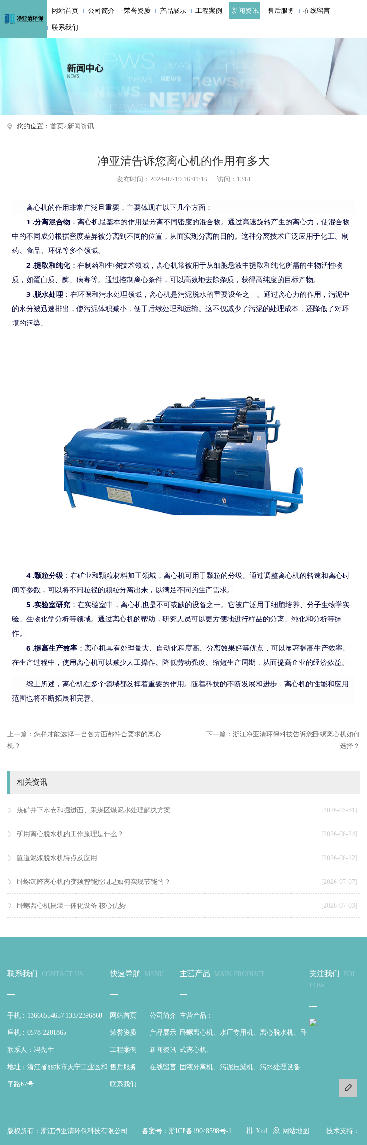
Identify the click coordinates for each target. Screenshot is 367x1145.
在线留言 (316, 10)
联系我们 (65, 27)
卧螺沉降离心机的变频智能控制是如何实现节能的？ (187, 881)
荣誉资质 (137, 10)
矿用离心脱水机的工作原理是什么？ (187, 834)
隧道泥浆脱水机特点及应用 (187, 857)
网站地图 (295, 1130)
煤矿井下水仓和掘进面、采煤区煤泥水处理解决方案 (187, 810)
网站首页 (65, 10)
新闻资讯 (245, 10)
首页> (58, 126)
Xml (262, 1130)
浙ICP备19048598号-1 (200, 1130)
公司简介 (101, 10)
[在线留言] (348, 1088)
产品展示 (173, 10)
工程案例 (208, 10)
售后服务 (281, 10)
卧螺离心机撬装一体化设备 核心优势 (187, 905)
